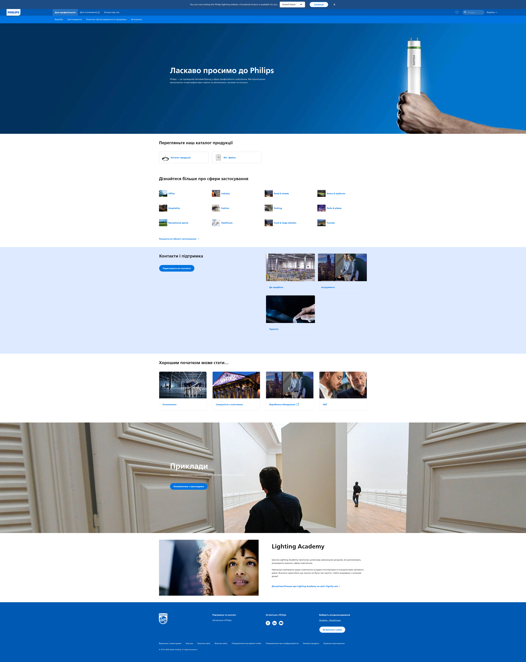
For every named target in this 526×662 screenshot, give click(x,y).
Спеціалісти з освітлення (229, 404)
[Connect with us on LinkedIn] (274, 623)
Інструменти (328, 287)
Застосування (74, 19)
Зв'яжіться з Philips (221, 620)
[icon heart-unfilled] (457, 12)
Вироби (59, 19)
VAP (325, 404)
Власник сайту (204, 643)
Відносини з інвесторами (170, 643)
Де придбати (276, 287)
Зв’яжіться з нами (332, 630)
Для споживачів (89, 12)
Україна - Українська (330, 620)
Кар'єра (189, 643)
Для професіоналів (65, 12)
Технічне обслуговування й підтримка (106, 19)
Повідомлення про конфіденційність (282, 643)
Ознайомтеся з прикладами (189, 486)
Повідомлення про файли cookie (246, 643)
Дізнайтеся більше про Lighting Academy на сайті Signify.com (305, 586)
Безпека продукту (311, 643)
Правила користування (334, 643)
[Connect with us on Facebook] (268, 623)
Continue (319, 4)
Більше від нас (111, 12)
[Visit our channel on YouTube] (281, 623)
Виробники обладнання (282, 404)
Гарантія (273, 329)
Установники (169, 404)
